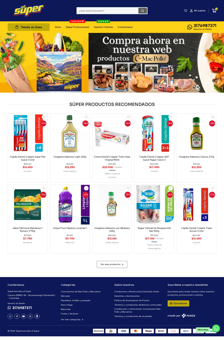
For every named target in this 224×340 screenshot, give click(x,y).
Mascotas (66, 309)
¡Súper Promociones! (77, 24)
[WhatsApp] (10, 316)
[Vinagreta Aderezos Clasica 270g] (196, 133)
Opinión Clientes (103, 24)
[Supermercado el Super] (28, 11)
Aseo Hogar (67, 305)
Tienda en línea (31, 27)
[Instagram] (30, 316)
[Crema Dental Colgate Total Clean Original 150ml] (112, 133)
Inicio (58, 27)
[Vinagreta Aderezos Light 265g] (70, 133)
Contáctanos (125, 27)
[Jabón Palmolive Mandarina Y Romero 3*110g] (27, 204)
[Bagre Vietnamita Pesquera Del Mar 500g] (154, 204)
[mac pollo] (112, 63)
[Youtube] (23, 316)
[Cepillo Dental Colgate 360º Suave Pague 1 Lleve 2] (154, 133)
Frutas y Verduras (69, 313)
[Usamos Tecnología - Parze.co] (181, 316)
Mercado (65, 296)
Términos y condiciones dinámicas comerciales (138, 305)
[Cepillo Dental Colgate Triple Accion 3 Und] (196, 204)
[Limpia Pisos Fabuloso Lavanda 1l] (70, 204)
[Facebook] (17, 316)
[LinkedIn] (37, 316)
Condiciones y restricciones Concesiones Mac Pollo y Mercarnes (137, 310)
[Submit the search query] (142, 11)
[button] (103, 85)
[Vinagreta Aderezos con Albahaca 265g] (112, 204)
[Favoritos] (185, 10)
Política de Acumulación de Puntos (131, 300)
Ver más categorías (71, 319)
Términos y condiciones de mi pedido (133, 316)
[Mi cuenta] (44, 117)
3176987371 (205, 25)
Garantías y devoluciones (127, 296)
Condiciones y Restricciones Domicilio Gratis (136, 291)
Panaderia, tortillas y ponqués (76, 300)
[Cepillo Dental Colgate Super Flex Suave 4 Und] (27, 133)
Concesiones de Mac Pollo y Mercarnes (81, 291)
